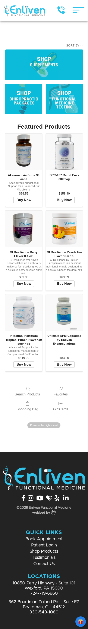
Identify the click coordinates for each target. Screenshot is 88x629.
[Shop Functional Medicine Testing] (64, 99)
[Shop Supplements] (44, 64)
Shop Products (44, 551)
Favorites (61, 394)
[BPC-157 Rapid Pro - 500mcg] (64, 152)
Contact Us (44, 564)
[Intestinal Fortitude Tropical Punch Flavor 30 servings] (23, 312)
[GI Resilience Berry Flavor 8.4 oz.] (23, 229)
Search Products (27, 394)
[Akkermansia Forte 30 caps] (23, 152)
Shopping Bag (27, 409)
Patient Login (44, 545)
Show (80, 621)
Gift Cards (60, 409)
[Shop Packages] (23, 99)
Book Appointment (44, 539)
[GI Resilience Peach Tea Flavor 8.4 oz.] (64, 229)
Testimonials (44, 557)
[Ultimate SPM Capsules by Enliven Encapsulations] (64, 312)
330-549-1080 (44, 612)
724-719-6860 (44, 593)
